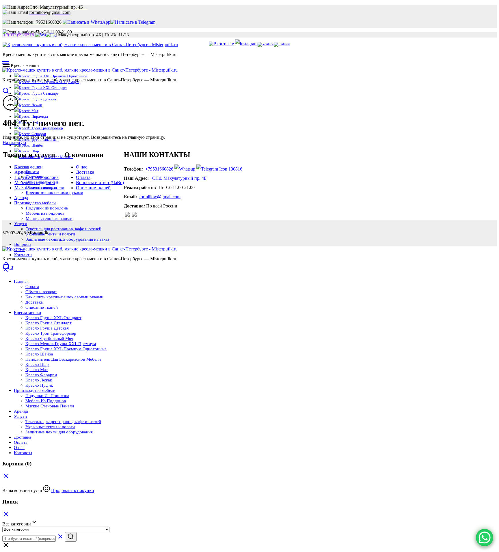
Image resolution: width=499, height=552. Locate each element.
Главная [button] (21, 281)
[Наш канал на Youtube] (266, 44)
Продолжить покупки (72, 490)
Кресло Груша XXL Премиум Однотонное (53, 76)
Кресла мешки (28, 166)
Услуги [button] (20, 223)
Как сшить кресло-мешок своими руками (64, 297)
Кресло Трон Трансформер (50, 333)
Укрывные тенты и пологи (50, 234)
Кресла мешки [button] (27, 312)
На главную (14, 142)
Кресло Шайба (39, 354)
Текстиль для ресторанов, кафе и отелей (63, 229)
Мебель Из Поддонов (45, 400)
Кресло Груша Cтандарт (48, 323)
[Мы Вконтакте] (221, 43)
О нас (81, 166)
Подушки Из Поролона (47, 395)
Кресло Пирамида (33, 116)
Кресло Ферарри (32, 134)
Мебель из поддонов (34, 182)
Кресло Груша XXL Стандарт (43, 87)
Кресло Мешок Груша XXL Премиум (60, 343)
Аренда (21, 172)
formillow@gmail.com (159, 196)
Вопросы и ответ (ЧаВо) (100, 182)
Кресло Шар (37, 364)
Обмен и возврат (41, 291)
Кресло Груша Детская (37, 99)
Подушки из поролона (36, 177)
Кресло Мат (28, 110)
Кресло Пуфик (39, 385)
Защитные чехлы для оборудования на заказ (67, 239)
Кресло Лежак (30, 105)
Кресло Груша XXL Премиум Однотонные (66, 349)
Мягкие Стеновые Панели (49, 406)
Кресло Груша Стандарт (39, 93)
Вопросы (22, 244)
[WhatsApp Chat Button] (484, 537)
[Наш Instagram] (128, 215)
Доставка (85, 172)
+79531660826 (159, 168)
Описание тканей (93, 187)
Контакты (23, 254)
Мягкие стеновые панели (39, 187)
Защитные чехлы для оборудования (59, 432)
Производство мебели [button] (34, 390)
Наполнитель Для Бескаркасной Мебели (63, 359)
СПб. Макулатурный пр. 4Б (179, 178)
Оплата (83, 177)
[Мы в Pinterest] (282, 44)
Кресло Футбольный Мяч (49, 338)
